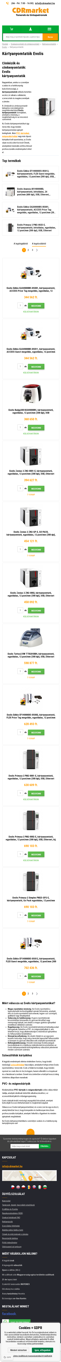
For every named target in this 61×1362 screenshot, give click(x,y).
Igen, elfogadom (43, 1350)
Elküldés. (45, 1146)
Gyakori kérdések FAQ (11, 1217)
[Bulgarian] (45, 1187)
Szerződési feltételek (11, 1226)
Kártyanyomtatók (49, 44)
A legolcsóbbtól (39, 243)
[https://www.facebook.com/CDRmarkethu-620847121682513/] (9, 1313)
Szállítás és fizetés (10, 1209)
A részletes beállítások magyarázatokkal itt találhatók (30, 1356)
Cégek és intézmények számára (15, 1234)
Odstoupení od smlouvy (11, 1246)
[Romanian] (29, 1187)
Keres (50, 37)
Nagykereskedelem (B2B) (12, 1213)
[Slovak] (34, 1187)
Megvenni (36, 306)
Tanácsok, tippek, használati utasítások (18, 1205)
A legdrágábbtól (21, 243)
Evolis (4, 47)
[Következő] (37, 250)
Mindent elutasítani (18, 1350)
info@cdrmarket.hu (45, 3)
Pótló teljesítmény (9, 1242)
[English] (18, 1187)
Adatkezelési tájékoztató (12, 1230)
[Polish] (23, 1187)
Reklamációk (7, 1221)
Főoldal (5, 44)
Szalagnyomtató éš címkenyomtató (25, 44)
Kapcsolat (6, 1201)
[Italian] (40, 1187)
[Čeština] (13, 1187)
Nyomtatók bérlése (10, 1238)
